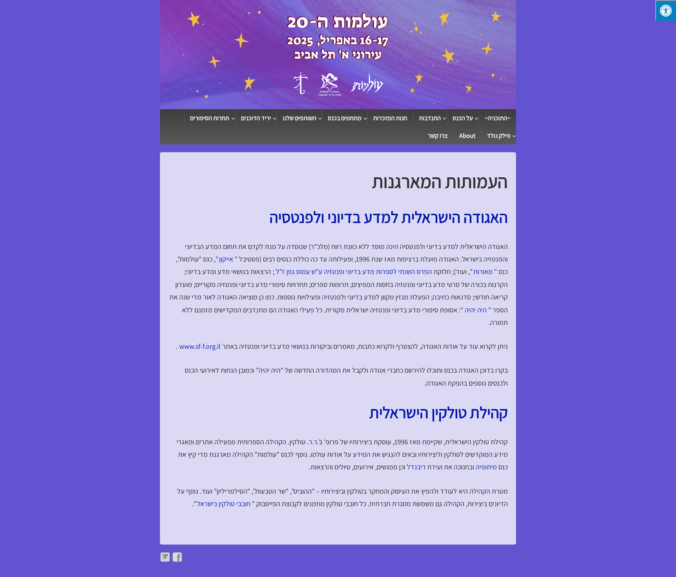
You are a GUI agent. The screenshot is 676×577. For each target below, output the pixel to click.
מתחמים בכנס (344, 118)
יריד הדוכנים (256, 118)
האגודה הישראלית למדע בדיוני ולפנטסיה (389, 217)
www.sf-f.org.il (199, 346)
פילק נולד (499, 136)
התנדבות (430, 118)
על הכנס (463, 118)
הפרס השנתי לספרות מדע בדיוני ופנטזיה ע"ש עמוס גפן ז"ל (353, 271)
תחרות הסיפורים (209, 118)
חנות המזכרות (390, 118)
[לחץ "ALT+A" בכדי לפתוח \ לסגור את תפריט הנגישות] (665, 10)
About (467, 136)
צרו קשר (438, 136)
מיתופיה (485, 466)
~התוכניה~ (498, 118)
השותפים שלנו (299, 118)
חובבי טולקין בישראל (223, 503)
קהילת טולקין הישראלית (438, 412)
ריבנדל (415, 466)
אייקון (225, 258)
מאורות (482, 271)
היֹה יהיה (475, 309)
